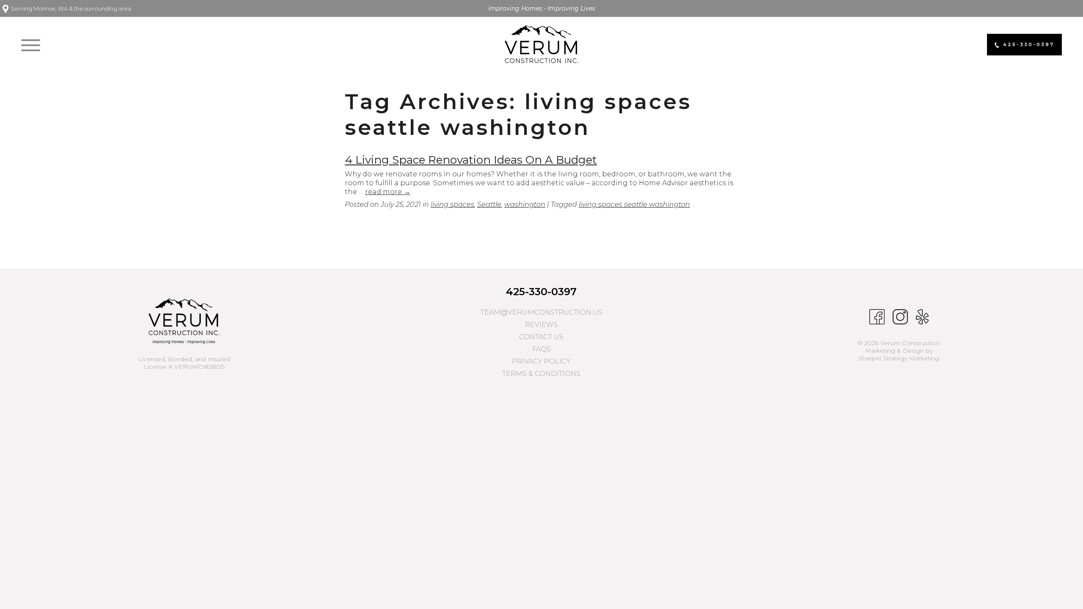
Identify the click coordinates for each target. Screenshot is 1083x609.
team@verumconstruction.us (541, 312)
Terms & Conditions (541, 374)
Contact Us (541, 337)
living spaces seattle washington (634, 204)
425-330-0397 (541, 291)
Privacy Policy (541, 361)
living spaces (452, 204)
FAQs (541, 349)
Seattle (489, 204)
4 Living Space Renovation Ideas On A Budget (471, 160)
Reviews (541, 325)
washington (524, 204)
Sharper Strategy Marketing (898, 358)
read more (387, 192)
